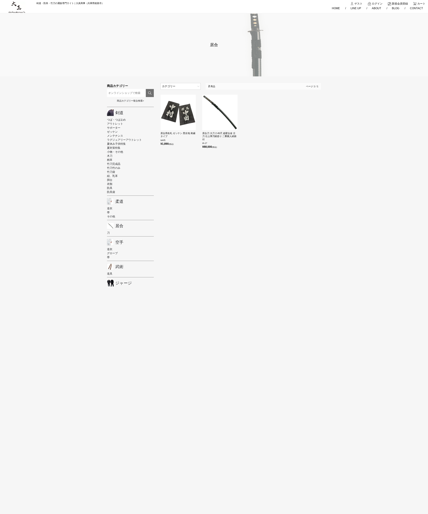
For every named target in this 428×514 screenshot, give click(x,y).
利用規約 (151, 479)
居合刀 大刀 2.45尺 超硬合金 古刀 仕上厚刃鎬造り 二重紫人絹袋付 (219, 136)
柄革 (109, 159)
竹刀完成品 (113, 163)
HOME (336, 8)
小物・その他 (115, 151)
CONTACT (416, 8)
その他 (111, 216)
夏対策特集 (113, 147)
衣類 (109, 184)
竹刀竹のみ (113, 167)
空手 (119, 242)
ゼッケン (112, 131)
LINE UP (356, 8)
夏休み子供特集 (116, 143)
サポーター (113, 127)
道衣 (109, 208)
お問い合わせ (154, 495)
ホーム (150, 462)
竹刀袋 (111, 171)
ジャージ (123, 283)
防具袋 (111, 192)
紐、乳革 (112, 176)
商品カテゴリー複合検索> (130, 100)
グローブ (112, 253)
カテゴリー (168, 86)
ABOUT (376, 8)
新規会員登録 (400, 3)
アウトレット (115, 123)
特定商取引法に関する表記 (161, 489)
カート (421, 3)
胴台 (109, 180)
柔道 (119, 201)
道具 (109, 273)
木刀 (109, 155)
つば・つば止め (116, 119)
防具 (109, 188)
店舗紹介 (151, 484)
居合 (119, 226)
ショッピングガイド (157, 473)
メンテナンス (115, 135)
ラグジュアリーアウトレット (124, 139)
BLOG (395, 8)
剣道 (119, 113)
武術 (119, 267)
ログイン (377, 3)
